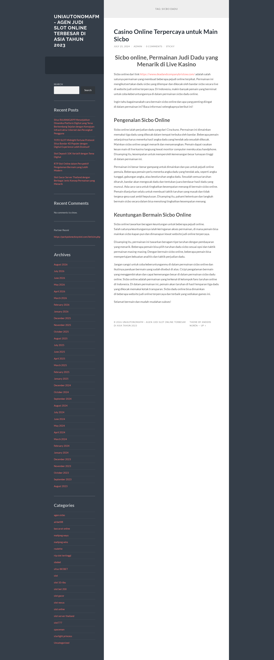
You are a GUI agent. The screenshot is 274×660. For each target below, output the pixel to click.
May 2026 (59, 284)
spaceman (59, 629)
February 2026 (61, 304)
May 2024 (59, 425)
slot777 (58, 622)
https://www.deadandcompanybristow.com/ (167, 74)
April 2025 (59, 358)
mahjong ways (61, 535)
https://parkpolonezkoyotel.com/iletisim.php (77, 236)
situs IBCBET (61, 569)
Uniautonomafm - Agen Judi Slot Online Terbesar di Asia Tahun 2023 (76, 31)
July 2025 (59, 345)
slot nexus (59, 602)
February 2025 (61, 372)
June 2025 (59, 351)
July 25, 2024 (122, 46)
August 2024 (61, 405)
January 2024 (61, 452)
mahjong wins (61, 542)
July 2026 (59, 271)
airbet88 (58, 521)
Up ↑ (203, 325)
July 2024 (59, 412)
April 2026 (59, 291)
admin (138, 46)
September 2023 (63, 479)
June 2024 (59, 419)
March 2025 (60, 365)
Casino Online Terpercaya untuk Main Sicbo (166, 35)
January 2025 (61, 378)
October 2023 (61, 472)
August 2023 (61, 486)
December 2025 (62, 318)
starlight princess (63, 636)
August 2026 (61, 264)
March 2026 (60, 298)
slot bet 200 (60, 589)
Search (58, 84)
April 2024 (59, 432)
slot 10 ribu (60, 582)
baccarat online (62, 528)
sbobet (57, 562)
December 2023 (62, 459)
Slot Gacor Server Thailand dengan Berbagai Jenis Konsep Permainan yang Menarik (74, 180)
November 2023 (62, 466)
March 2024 (60, 439)
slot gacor (59, 595)
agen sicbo (59, 515)
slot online (59, 609)
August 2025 (61, 338)
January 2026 (61, 311)
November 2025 (62, 325)
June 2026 (59, 277)
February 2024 (61, 445)
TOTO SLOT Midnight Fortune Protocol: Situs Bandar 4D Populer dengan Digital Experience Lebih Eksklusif (74, 143)
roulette (58, 548)
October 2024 (61, 392)
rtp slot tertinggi (62, 555)
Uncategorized (61, 642)
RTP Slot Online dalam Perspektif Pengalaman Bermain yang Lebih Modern (71, 167)
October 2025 (61, 331)
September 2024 (63, 398)
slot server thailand (64, 616)
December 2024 (62, 385)
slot (56, 575)
